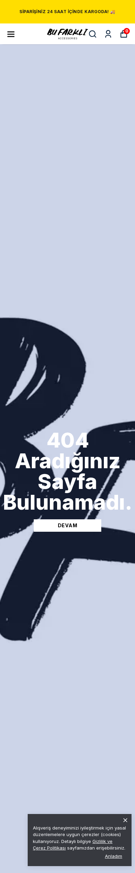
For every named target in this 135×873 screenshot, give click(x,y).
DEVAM (68, 525)
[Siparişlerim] (108, 34)
